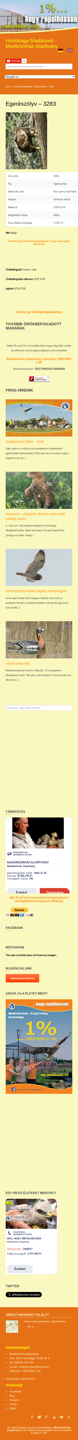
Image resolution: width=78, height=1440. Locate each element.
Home (8, 86)
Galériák (19, 86)
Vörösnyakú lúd (17, 663)
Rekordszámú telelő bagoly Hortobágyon (36, 591)
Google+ (14, 1399)
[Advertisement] (39, 761)
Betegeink (27, 86)
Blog (12, 1395)
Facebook (15, 1391)
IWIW (12, 1408)
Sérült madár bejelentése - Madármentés (45, 1321)
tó (34, 1378)
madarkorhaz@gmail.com (33, 1366)
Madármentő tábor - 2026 (25, 442)
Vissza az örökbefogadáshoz (39, 312)
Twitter (13, 1404)
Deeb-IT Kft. (40, 1432)
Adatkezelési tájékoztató (19, 1378)
